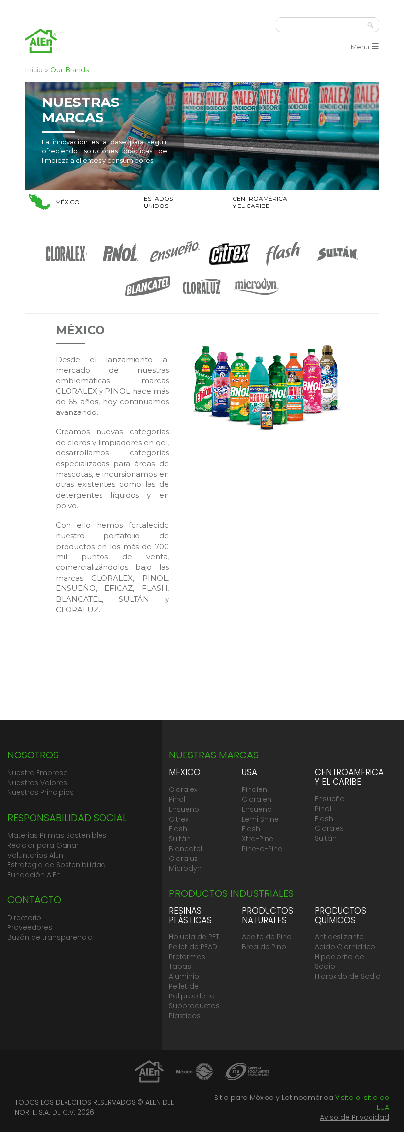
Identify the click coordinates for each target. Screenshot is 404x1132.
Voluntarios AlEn (35, 855)
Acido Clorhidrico (345, 947)
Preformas (187, 956)
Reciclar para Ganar (43, 845)
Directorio (24, 918)
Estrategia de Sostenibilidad (56, 865)
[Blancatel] (148, 298)
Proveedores (29, 927)
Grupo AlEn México (41, 40)
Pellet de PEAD (193, 947)
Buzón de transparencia (50, 937)
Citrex (178, 819)
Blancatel (185, 849)
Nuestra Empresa (37, 773)
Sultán (180, 839)
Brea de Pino (264, 947)
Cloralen (256, 799)
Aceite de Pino (267, 937)
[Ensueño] (175, 266)
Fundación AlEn (34, 875)
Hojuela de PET (194, 937)
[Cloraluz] (202, 298)
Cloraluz (183, 858)
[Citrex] (229, 266)
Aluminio (184, 976)
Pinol (177, 799)
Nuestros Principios (40, 792)
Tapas (180, 966)
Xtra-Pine (257, 839)
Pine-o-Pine (262, 849)
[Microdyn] (256, 298)
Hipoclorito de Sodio (339, 961)
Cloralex (183, 789)
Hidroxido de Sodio (348, 976)
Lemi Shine (260, 819)
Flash (178, 829)
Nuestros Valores (37, 783)
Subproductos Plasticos (194, 1011)
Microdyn (185, 868)
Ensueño (184, 809)
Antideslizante (339, 937)
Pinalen (254, 789)
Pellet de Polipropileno (192, 991)
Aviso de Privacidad (354, 1117)
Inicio (34, 70)
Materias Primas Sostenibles (56, 835)
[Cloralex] (66, 266)
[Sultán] (337, 266)
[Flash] (283, 266)
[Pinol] (121, 266)
